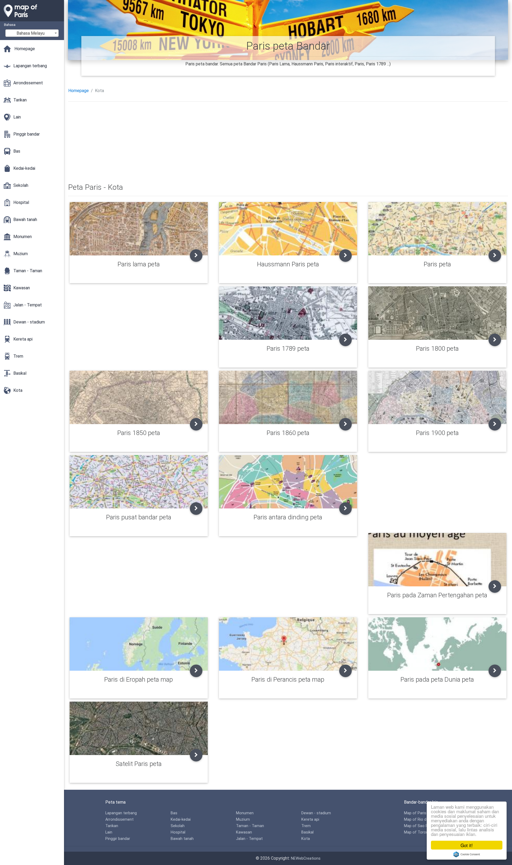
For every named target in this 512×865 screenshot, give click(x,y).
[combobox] (32, 33)
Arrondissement (119, 819)
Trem (306, 826)
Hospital (178, 832)
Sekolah (178, 826)
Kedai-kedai (181, 819)
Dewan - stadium (316, 813)
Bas (174, 813)
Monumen (245, 813)
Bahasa (9, 25)
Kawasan (244, 832)
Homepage (78, 90)
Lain (108, 832)
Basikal (307, 832)
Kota (305, 838)
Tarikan (111, 826)
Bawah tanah (182, 838)
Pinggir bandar (117, 838)
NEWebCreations (306, 858)
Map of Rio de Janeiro (423, 819)
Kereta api (310, 819)
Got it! (467, 845)
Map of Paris (415, 813)
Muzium (243, 819)
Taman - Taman (250, 826)
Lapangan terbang (121, 813)
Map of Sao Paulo (419, 826)
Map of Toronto (418, 832)
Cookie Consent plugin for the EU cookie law (466, 854)
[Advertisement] (228, 143)
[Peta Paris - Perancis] (32, 18)
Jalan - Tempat (249, 838)
